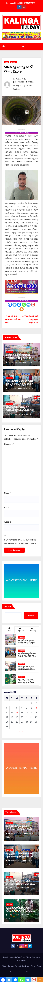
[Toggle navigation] (23, 47)
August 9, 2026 (15, 860)
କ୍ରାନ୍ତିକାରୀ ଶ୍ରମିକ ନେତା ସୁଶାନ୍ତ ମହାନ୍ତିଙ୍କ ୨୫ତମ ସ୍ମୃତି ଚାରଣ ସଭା (19, 384)
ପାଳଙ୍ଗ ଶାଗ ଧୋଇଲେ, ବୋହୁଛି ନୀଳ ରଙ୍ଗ (13, 319)
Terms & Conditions (22, 966)
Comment (9, 444)
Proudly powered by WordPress (14, 957)
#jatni (30, 82)
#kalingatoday (19, 86)
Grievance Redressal (26, 972)
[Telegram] (28, 305)
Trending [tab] (32, 631)
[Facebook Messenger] (19, 305)
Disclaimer (13, 972)
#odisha (16, 89)
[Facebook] (10, 305)
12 (17, 713)
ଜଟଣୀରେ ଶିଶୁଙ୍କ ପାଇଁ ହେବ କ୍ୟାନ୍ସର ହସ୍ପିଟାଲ (30, 319)
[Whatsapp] (24, 305)
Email (7, 508)
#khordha (30, 86)
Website (7, 522)
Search (7, 607)
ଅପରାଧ (6, 62)
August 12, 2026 (15, 833)
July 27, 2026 (14, 888)
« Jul (21, 732)
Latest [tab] (9, 631)
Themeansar (21, 960)
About (4, 966)
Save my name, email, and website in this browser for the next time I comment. (21, 541)
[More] (21, 309)
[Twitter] (14, 305)
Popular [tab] (20, 631)
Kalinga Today (21, 79)
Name (7, 493)
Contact (10, 966)
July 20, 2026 (14, 915)
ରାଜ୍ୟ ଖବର (13, 62)
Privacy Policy (36, 966)
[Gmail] (33, 305)
